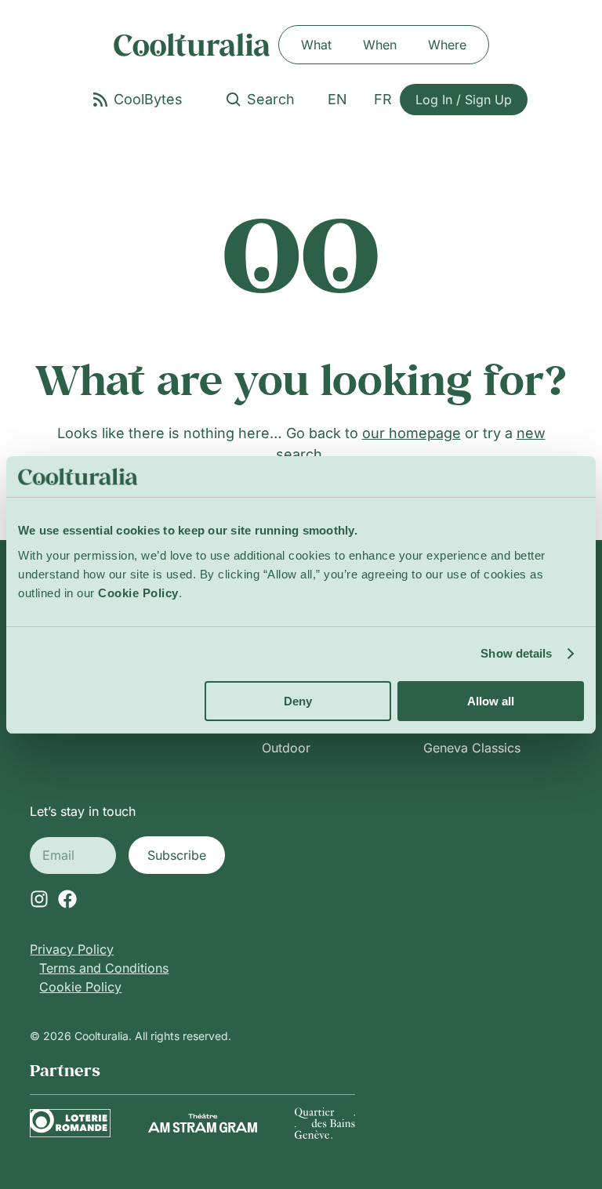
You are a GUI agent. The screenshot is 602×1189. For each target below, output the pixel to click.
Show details (516, 653)
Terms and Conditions (104, 968)
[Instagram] (39, 899)
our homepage (411, 433)
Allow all (490, 701)
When (380, 45)
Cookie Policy (80, 987)
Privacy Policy (72, 949)
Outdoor (286, 748)
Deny (298, 701)
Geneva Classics (471, 748)
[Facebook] (67, 899)
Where (447, 45)
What (316, 45)
